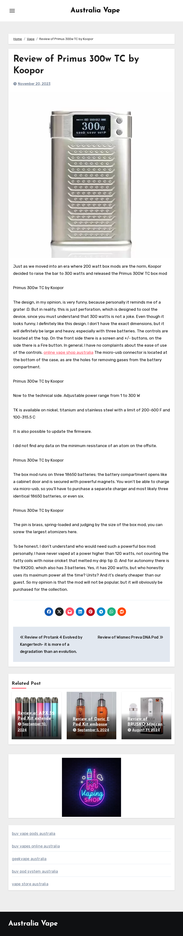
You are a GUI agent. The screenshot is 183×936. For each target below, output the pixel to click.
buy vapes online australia (36, 846)
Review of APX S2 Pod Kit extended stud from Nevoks (36, 718)
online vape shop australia (68, 352)
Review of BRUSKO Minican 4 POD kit (145, 724)
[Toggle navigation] (12, 11)
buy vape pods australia (34, 833)
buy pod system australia (35, 871)
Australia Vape (95, 10)
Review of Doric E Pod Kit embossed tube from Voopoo (91, 724)
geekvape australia (29, 859)
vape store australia (30, 884)
